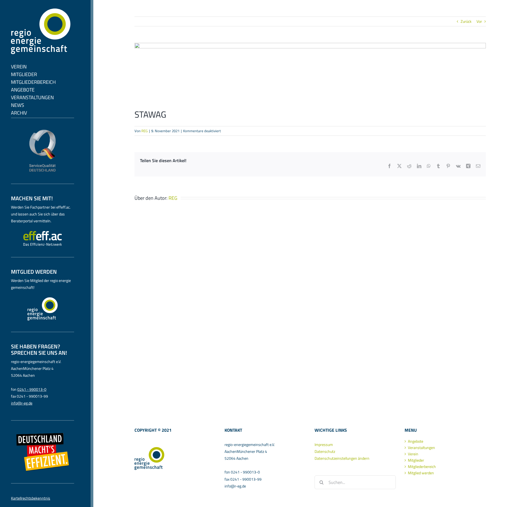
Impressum (324, 444)
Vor (479, 21)
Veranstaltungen (421, 447)
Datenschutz (325, 451)
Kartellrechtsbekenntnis (30, 498)
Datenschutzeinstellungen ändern (342, 458)
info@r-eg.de (21, 403)
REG (144, 131)
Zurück (466, 21)
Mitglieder (416, 460)
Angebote (415, 441)
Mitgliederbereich (422, 466)
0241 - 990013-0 (31, 389)
